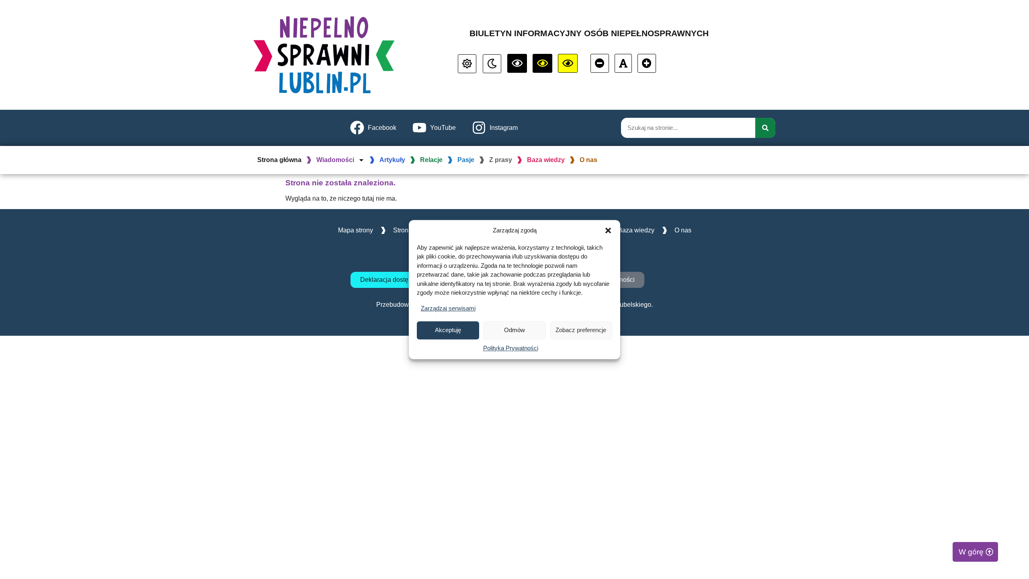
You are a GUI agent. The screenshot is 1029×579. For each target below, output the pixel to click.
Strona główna (279, 159)
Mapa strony (355, 230)
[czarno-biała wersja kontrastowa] (517, 63)
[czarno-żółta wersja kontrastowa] (568, 63)
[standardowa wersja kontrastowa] (467, 63)
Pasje (465, 159)
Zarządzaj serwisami (448, 308)
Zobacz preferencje (580, 329)
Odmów (514, 329)
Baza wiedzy (546, 159)
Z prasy (500, 159)
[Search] (765, 128)
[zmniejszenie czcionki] (599, 63)
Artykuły (392, 159)
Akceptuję (448, 329)
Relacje (431, 159)
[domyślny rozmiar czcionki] (623, 63)
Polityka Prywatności (510, 348)
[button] (608, 231)
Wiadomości (335, 159)
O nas (588, 159)
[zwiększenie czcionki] (646, 63)
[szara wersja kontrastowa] (492, 63)
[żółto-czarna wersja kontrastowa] (542, 63)
